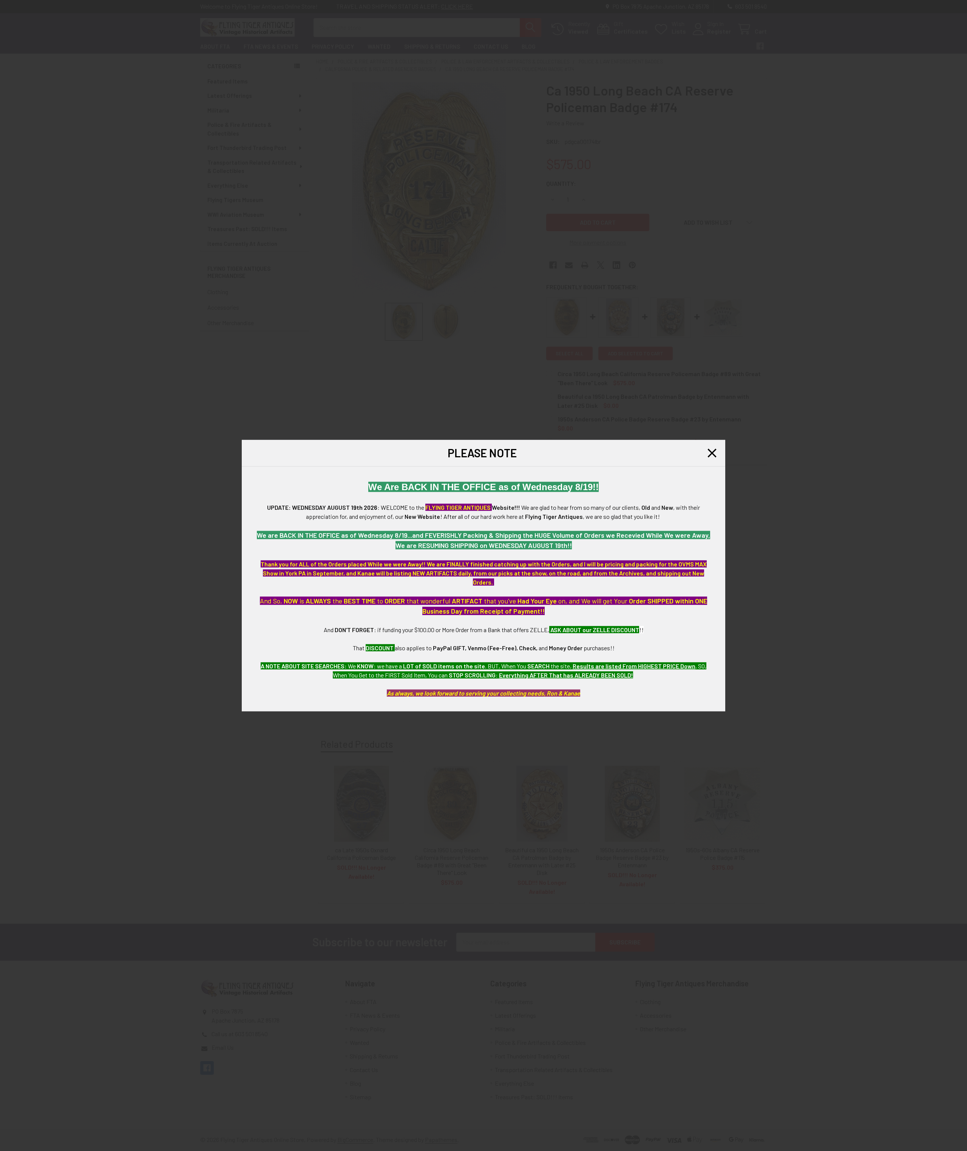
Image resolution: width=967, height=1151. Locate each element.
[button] (712, 453)
